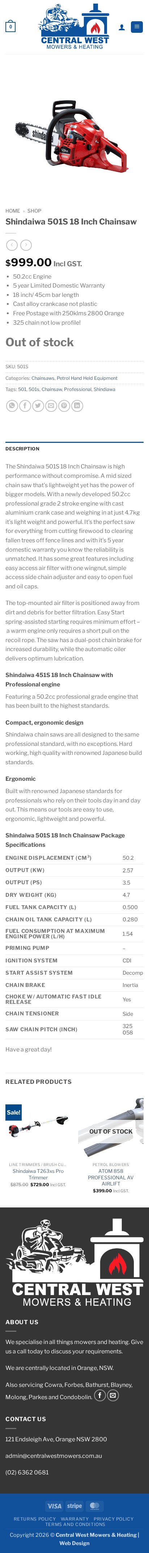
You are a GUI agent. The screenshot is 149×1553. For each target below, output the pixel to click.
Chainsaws (43, 378)
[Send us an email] (113, 1395)
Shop (34, 211)
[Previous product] (25, 245)
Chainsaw (52, 389)
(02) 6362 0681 (26, 1472)
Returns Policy (35, 1519)
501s (34, 389)
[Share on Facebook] (25, 406)
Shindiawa (104, 389)
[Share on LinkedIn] (77, 406)
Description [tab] (22, 448)
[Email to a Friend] (51, 406)
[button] (10, 27)
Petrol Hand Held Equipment (87, 378)
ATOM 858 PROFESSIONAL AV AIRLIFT (111, 1177)
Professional (77, 389)
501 (22, 389)
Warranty (75, 1519)
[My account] (121, 27)
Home (12, 211)
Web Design (74, 1543)
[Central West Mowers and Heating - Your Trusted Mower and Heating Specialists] (73, 27)
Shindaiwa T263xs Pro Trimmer (38, 1174)
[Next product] (11, 245)
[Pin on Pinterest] (64, 406)
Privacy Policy (114, 1519)
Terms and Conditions (75, 1524)
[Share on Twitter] (38, 406)
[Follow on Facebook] (100, 1395)
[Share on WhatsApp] (12, 406)
